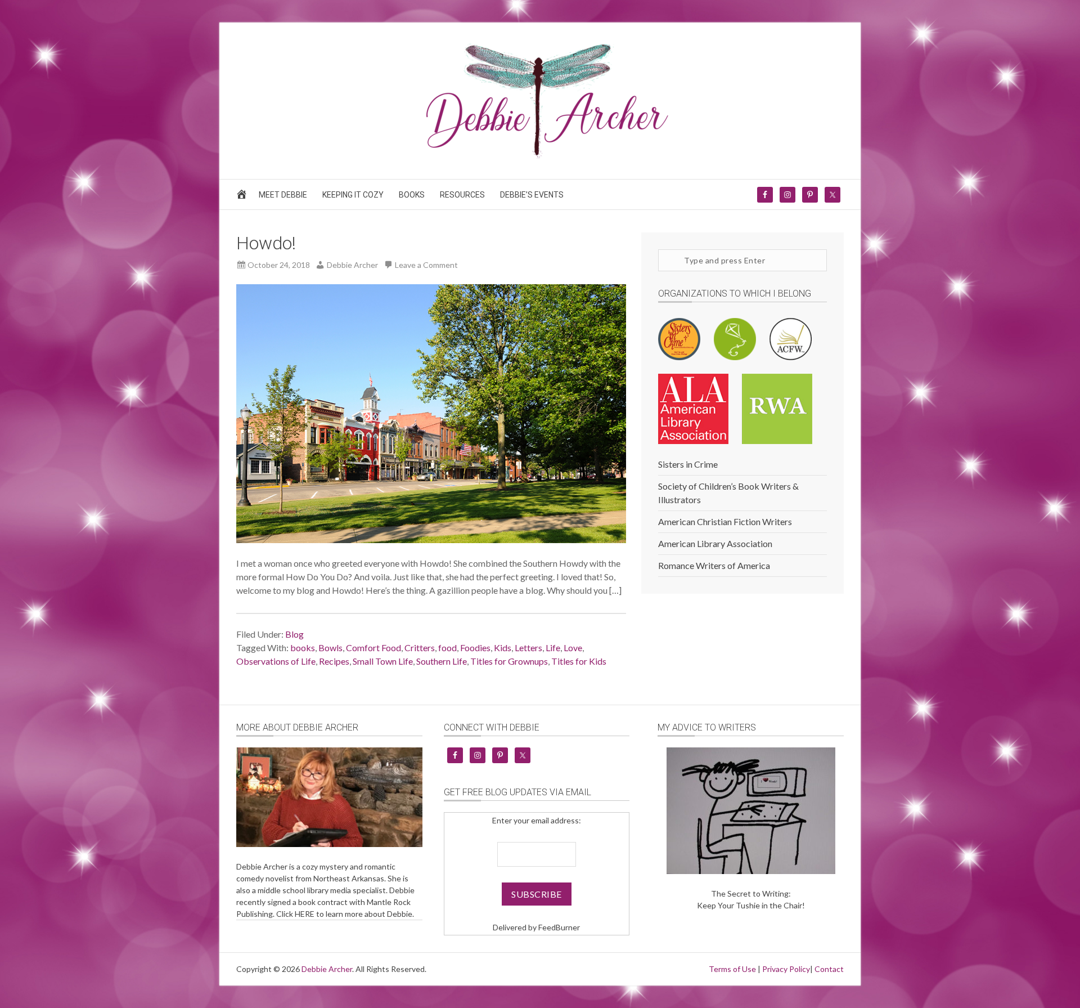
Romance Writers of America (714, 565)
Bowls (330, 647)
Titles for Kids (578, 661)
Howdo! (266, 243)
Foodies (475, 647)
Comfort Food (373, 647)
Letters (528, 647)
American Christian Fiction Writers (725, 521)
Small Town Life (383, 661)
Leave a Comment (426, 265)
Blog (294, 634)
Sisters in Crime (688, 464)
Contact (829, 969)
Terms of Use (732, 969)
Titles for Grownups (509, 661)
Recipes (334, 661)
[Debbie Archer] (540, 155)
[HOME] (243, 197)
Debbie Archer (327, 969)
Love (573, 647)
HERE (304, 914)
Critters (419, 647)
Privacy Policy (786, 969)
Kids (502, 647)
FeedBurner (559, 927)
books (302, 647)
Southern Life (441, 661)
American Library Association (715, 543)
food (447, 647)
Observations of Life (276, 661)
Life (553, 647)
